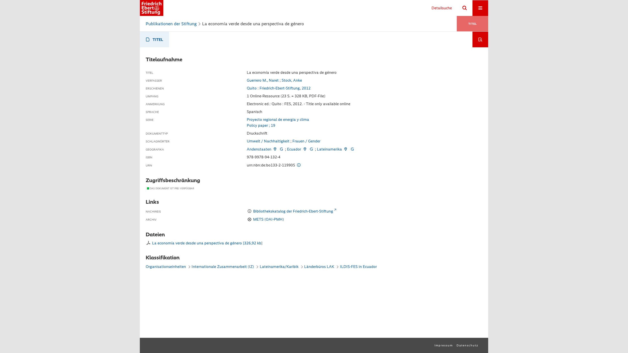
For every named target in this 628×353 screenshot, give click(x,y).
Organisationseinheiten (166, 266)
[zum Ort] (275, 149)
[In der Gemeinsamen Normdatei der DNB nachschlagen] (281, 149)
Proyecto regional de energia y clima (278, 119)
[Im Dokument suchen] (480, 39)
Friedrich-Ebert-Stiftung (280, 88)
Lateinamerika (329, 149)
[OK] (464, 8)
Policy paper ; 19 (261, 125)
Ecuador (294, 149)
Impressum (443, 345)
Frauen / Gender (306, 141)
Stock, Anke (292, 80)
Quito (252, 88)
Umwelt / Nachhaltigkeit (268, 141)
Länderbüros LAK (319, 266)
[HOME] (151, 8)
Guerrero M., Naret (263, 80)
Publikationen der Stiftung (171, 23)
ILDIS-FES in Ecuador (358, 266)
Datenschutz (467, 345)
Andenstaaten (259, 149)
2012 (306, 88)
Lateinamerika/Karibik (279, 266)
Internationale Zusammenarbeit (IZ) (223, 266)
